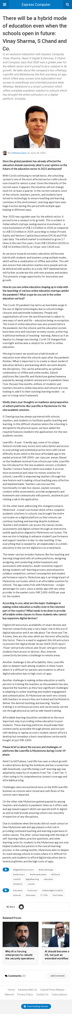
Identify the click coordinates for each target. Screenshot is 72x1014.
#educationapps (46, 869)
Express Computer (36, 4)
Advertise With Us (27, 989)
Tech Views (57, 895)
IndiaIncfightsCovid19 (52, 890)
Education (18, 890)
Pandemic (18, 884)
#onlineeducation (38, 874)
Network (9, 994)
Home (11, 989)
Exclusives (32, 890)
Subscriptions (59, 994)
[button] (4, 4)
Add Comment (58, 976)
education (48, 879)
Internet (17, 895)
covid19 (17, 879)
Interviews (31, 895)
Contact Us (42, 994)
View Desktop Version (37, 1006)
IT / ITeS (44, 895)
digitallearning (32, 879)
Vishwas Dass (19, 152)
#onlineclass (19, 874)
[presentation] (64, 945)
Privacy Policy (25, 994)
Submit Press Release (52, 989)
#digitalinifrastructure (23, 869)
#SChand (55, 874)
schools (31, 884)
